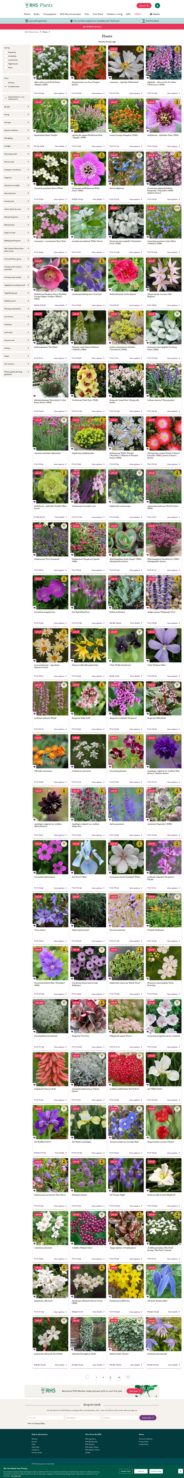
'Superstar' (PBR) (159, 824)
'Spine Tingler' (46, 135)
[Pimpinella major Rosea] (126, 1016)
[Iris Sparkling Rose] (88, 592)
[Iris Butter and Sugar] (88, 1122)
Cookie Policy (143, 1444)
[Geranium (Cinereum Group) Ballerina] (88, 963)
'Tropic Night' (117, 1195)
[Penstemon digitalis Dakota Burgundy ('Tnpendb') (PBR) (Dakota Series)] (163, 169)
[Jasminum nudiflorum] (126, 1281)
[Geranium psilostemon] (50, 857)
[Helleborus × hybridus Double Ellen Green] (50, 486)
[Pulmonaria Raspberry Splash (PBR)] (88, 539)
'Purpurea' (123, 718)
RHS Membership (91, 1441)
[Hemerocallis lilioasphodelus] (88, 645)
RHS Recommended (70, 14)
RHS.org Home (90, 1439)
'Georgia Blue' (124, 1142)
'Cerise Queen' (122, 294)
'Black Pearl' (124, 983)
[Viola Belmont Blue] (163, 645)
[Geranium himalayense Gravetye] (88, 274)
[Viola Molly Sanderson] (126, 645)
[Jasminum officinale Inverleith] (50, 1334)
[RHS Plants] (39, 6)
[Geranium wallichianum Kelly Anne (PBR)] (88, 169)
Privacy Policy (40, 1423)
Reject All (141, 1471)
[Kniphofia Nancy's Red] (50, 1069)
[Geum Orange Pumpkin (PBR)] (126, 115)
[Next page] (128, 1377)
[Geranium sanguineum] (50, 592)
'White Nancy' (87, 241)
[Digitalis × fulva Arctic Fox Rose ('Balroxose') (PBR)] (163, 62)
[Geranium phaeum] (126, 751)
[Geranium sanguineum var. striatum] (163, 1016)
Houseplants (49, 14)
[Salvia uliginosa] (126, 169)
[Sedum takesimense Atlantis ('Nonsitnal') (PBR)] (126, 327)
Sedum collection (117, 612)
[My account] (157, 5)
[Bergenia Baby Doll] (88, 698)
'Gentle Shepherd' (161, 1195)
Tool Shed (98, 14)
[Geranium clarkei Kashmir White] (126, 857)
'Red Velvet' (124, 1089)
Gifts (128, 14)
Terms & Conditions (145, 1439)
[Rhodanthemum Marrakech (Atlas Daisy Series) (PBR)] (50, 380)
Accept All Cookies (156, 1471)
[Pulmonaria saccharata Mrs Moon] (50, 1175)
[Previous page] (87, 1377)
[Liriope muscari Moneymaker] (163, 380)
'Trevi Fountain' (47, 559)
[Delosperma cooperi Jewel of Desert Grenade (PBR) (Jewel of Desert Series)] (163, 433)
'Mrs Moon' (50, 1195)
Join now (133, 1391)
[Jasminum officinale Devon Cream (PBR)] (88, 1281)
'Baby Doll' (81, 718)
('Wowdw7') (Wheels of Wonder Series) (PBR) (123, 455)
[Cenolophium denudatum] (50, 1016)
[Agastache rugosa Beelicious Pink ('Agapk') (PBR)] (88, 115)
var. (163, 1036)
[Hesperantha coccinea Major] (163, 1122)
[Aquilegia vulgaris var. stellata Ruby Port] (88, 804)
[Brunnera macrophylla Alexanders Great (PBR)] (126, 221)
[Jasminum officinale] (50, 1281)
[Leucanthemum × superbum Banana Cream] (50, 645)
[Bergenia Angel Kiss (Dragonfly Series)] (126, 380)
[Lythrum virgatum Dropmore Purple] (163, 857)
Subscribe (146, 1417)
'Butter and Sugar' (82, 1142)
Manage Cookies (126, 1471)
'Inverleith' (48, 1354)
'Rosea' (120, 1036)
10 (119, 1377)
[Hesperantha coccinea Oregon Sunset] (88, 62)
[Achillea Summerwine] (88, 1228)
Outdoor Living (114, 14)
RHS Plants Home (32, 32)
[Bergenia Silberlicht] (163, 698)
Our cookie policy (16, 1476)
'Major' (160, 1142)
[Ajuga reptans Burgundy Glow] (163, 592)
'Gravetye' (87, 294)
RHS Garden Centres (92, 1450)
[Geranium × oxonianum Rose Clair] (50, 221)
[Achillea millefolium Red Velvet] (126, 1069)
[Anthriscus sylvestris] (88, 751)
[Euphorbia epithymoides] (88, 433)
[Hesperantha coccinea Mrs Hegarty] (163, 274)
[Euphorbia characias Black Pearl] (126, 963)
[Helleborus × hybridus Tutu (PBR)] (163, 115)
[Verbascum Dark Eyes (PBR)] (88, 380)
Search (142, 5)
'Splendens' (47, 453)
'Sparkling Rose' (81, 612)
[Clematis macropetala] (163, 1334)
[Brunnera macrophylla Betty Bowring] (163, 963)
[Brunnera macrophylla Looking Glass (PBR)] (163, 327)
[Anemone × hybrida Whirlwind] (126, 62)
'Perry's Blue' (79, 877)
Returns (34, 1441)
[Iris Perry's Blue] (88, 857)
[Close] (180, 1471)
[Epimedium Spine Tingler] (50, 115)
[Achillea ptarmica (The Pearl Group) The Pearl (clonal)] (163, 1228)
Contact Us (35, 1450)
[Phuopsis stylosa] (88, 1175)
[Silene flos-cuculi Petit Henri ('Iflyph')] (50, 62)
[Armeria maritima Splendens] (50, 433)
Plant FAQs (35, 1447)
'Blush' (45, 718)
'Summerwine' (82, 1248)
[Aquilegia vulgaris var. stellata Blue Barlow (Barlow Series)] (163, 751)
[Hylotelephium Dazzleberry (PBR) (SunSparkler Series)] (163, 539)
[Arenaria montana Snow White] (50, 169)
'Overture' (81, 1036)
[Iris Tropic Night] (126, 1175)
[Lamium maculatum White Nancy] (88, 221)
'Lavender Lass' (84, 506)
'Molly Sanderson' (120, 665)
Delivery (34, 1439)
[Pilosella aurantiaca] (50, 751)
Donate (87, 1452)
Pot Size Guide (37, 1452)
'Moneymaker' (161, 400)
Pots (86, 14)
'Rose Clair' (50, 241)
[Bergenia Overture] (88, 1016)
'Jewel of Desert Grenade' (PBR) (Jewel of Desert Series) (163, 455)
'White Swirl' (154, 1089)
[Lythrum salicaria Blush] (50, 698)
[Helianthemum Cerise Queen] (126, 274)
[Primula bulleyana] (163, 910)
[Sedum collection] (126, 592)
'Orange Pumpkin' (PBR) (123, 135)
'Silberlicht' (156, 718)
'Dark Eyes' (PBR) (85, 400)
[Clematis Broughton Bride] (88, 1334)
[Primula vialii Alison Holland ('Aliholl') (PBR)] (88, 327)
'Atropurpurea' (122, 1248)
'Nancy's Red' (45, 1089)
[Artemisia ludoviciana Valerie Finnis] (88, 1069)
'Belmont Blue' (156, 665)
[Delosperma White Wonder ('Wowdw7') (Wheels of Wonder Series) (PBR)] (126, 433)
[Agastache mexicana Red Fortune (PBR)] (163, 486)
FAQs (33, 1444)
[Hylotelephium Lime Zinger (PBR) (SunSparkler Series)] (126, 539)
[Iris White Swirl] (163, 1069)
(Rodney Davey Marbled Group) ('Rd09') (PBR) (50, 296)
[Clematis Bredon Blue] (163, 1281)
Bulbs (37, 14)
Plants (27, 14)
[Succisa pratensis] (126, 910)
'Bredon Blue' (157, 1301)
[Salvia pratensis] (126, 804)
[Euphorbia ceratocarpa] (126, 486)
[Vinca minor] (50, 910)
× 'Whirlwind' (124, 82)
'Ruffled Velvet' (42, 1142)
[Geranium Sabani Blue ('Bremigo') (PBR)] (50, 963)
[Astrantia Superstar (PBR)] (163, 804)
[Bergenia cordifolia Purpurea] (126, 698)
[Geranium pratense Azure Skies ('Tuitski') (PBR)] (163, 221)
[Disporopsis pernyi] (88, 910)
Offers (137, 14)
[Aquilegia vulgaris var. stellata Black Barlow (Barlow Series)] (50, 804)
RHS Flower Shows (91, 1447)
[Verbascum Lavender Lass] (88, 486)
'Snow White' (48, 188)
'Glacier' (119, 1354)
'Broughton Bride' (84, 1354)
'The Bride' (46, 347)
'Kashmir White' (124, 877)
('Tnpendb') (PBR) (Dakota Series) (160, 191)
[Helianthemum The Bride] (50, 327)
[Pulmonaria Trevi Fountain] (50, 539)
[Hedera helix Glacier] (126, 1334)
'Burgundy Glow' (161, 612)
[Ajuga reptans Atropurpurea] (126, 1228)
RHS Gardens (89, 1444)
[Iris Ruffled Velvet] (50, 1122)
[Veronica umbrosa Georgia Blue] (126, 1122)
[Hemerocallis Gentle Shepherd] (163, 1175)
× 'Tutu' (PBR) (163, 135)
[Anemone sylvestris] (50, 1228)
